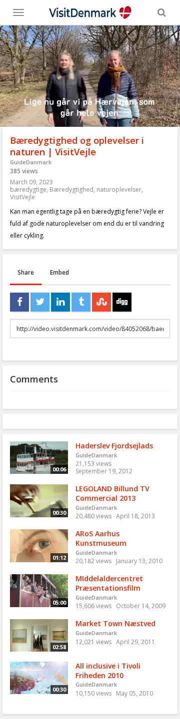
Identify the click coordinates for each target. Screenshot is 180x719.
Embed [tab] (59, 272)
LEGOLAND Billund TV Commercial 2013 (113, 493)
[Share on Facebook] (19, 302)
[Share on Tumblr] (81, 302)
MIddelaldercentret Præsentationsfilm (109, 583)
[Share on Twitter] (40, 302)
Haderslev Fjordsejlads (114, 445)
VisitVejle (22, 197)
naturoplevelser (119, 189)
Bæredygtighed (72, 189)
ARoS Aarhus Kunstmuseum (101, 538)
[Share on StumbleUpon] (101, 302)
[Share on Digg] (122, 302)
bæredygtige (28, 189)
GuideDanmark (31, 162)
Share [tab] (26, 272)
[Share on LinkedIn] (60, 302)
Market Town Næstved (116, 623)
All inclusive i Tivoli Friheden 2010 (108, 670)
